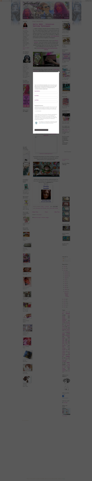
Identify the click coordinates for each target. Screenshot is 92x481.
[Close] (59, 72)
